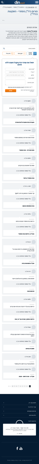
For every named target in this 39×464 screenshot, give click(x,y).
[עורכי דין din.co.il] (19, 2)
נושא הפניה (31, 78)
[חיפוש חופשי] (2, 2)
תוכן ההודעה (30, 82)
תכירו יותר (20, 433)
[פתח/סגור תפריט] (36, 2)
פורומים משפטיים (31, 411)
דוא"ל (32, 72)
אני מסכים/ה (19, 87)
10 (12, 386)
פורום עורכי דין (30, 7)
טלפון (32, 75)
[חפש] (4, 48)
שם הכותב (31, 69)
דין (36, 7)
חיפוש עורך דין (32, 403)
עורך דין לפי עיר (32, 407)
